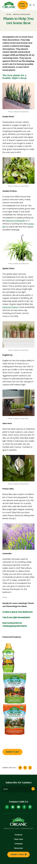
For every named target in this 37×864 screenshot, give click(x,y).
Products (18, 835)
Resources (18, 848)
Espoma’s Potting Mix (15, 220)
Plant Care (18, 839)
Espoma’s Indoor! (10, 307)
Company (18, 844)
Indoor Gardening (21, 14)
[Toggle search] (30, 5)
